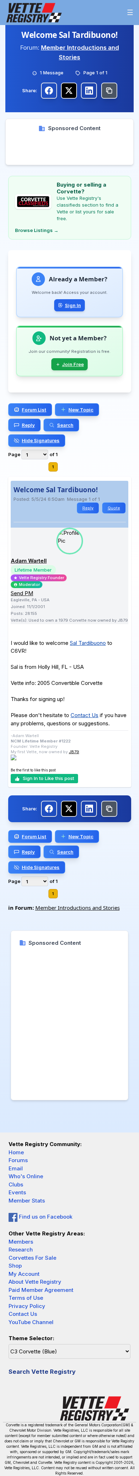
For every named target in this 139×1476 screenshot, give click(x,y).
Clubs (16, 1184)
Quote (114, 507)
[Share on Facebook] (49, 91)
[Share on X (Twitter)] (69, 91)
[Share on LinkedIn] (89, 91)
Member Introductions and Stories (77, 907)
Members (21, 1241)
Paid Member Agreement (41, 1290)
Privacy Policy (27, 1306)
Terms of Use (26, 1297)
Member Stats (27, 1200)
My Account (24, 1273)
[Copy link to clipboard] (109, 91)
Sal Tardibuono (88, 643)
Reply (87, 507)
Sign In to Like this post (48, 778)
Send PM (22, 593)
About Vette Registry (35, 1281)
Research (21, 1249)
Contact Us (84, 715)
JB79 (74, 751)
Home (16, 1152)
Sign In (73, 305)
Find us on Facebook (44, 1216)
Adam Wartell (29, 560)
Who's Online (26, 1176)
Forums (18, 1160)
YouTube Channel (31, 1322)
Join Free (73, 364)
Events (17, 1192)
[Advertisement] (69, 148)
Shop (15, 1265)
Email (16, 1168)
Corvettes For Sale (32, 1257)
